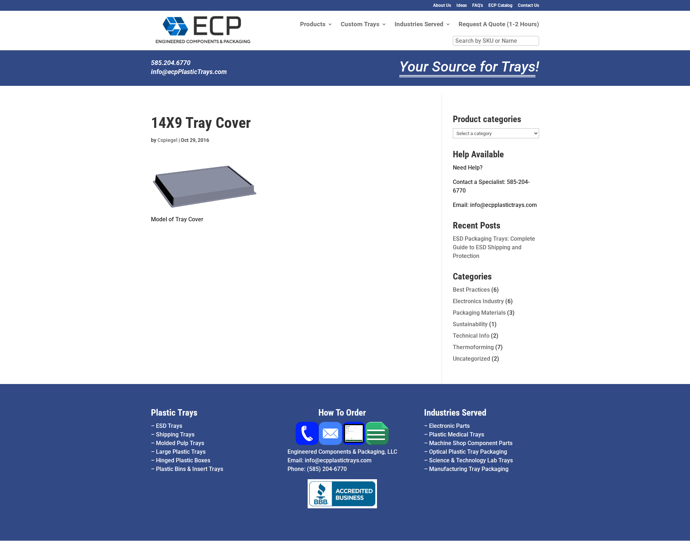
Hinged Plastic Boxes (183, 460)
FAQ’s (477, 5)
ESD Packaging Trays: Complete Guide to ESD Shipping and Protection (494, 247)
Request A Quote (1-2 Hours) (499, 25)
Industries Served (419, 25)
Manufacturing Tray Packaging (469, 469)
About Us (442, 5)
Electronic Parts (449, 425)
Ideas (461, 5)
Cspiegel (167, 140)
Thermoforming (473, 347)
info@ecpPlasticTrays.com (189, 71)
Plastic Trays (174, 412)
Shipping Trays (175, 434)
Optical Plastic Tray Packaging (468, 451)
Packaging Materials (479, 312)
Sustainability (470, 324)
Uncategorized (471, 358)
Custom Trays (360, 25)
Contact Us (528, 5)
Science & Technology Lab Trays (471, 460)
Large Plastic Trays (181, 451)
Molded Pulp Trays (180, 443)
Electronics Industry (478, 301)
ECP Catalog (500, 5)
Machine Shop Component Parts (470, 443)
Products (313, 25)
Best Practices (471, 289)
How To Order (342, 412)
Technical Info (471, 335)
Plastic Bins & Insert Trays (189, 469)
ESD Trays (169, 425)
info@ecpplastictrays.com (338, 460)
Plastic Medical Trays (456, 434)
